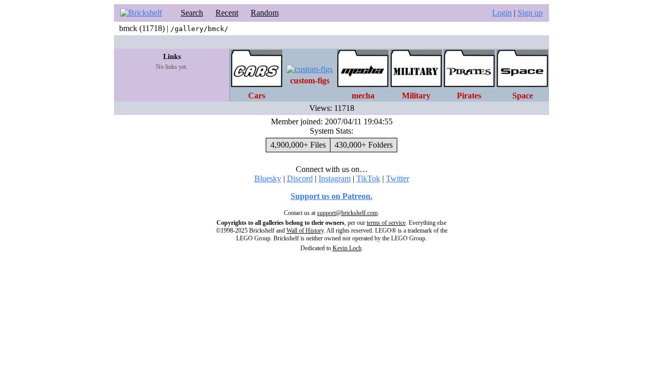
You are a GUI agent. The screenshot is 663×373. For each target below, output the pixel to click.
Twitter (397, 178)
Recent (226, 12)
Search (192, 12)
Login (502, 12)
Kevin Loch (347, 248)
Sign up (530, 12)
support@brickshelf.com (347, 213)
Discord (300, 178)
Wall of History (305, 230)
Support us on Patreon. (331, 196)
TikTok (368, 178)
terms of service (386, 222)
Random (265, 12)
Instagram (335, 178)
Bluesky (267, 178)
